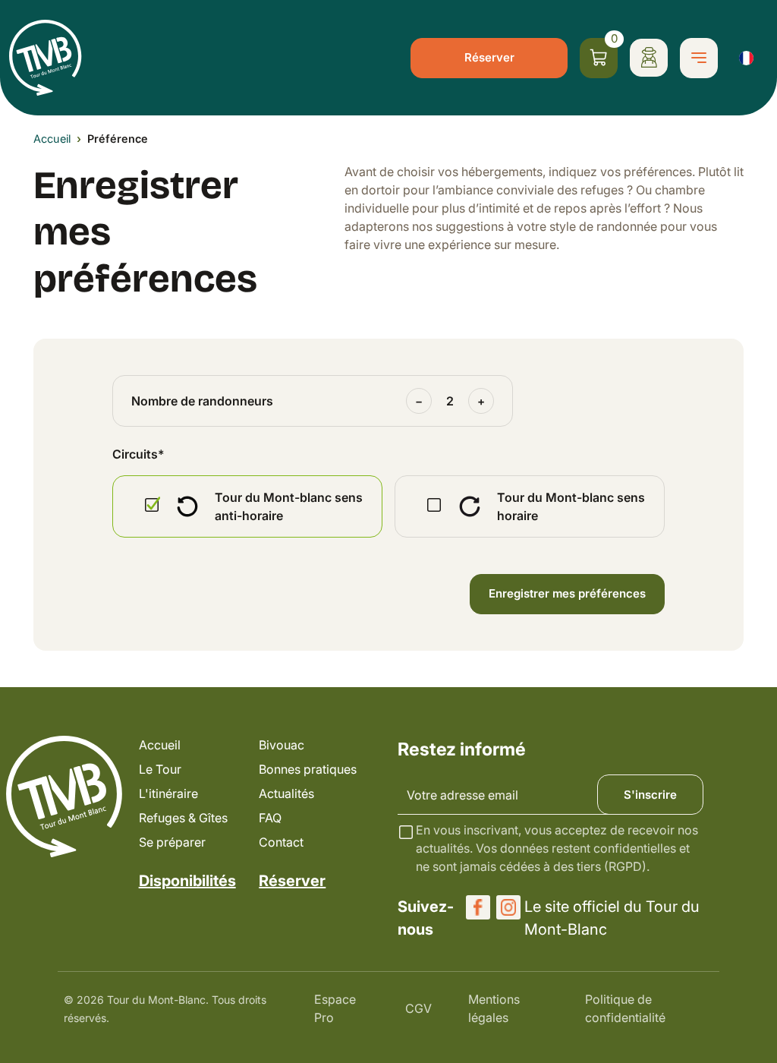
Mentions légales (494, 1008)
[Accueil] (45, 58)
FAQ (270, 817)
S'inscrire (650, 794)
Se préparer (172, 842)
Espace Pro (335, 1008)
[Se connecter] (649, 58)
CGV (418, 1008)
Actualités (286, 793)
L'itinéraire (168, 793)
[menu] (699, 58)
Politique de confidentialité (625, 1008)
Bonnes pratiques (308, 769)
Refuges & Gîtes (183, 817)
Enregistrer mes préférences (567, 593)
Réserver (489, 57)
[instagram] (508, 907)
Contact (281, 842)
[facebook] (478, 907)
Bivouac (281, 744)
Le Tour (160, 769)
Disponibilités (187, 881)
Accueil (52, 138)
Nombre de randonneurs (202, 400)
